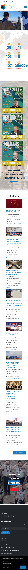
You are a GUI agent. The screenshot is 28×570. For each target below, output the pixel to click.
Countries (9, 50)
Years (9, 68)
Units (19, 59)
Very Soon (14, 489)
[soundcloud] (9, 2)
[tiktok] (11, 2)
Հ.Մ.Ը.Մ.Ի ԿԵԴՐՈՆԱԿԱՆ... (6, 553)
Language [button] (24, 1)
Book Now (13, 182)
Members (19, 68)
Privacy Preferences (6, 567)
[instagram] (5, 2)
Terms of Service (4, 538)
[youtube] (7, 2)
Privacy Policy (3, 540)
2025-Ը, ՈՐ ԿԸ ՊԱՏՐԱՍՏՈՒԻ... (8, 547)
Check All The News (18, 452)
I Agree (23, 567)
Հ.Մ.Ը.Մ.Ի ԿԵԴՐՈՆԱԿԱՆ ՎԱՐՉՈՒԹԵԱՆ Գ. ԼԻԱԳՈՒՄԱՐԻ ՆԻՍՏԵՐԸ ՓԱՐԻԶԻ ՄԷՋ (14, 272)
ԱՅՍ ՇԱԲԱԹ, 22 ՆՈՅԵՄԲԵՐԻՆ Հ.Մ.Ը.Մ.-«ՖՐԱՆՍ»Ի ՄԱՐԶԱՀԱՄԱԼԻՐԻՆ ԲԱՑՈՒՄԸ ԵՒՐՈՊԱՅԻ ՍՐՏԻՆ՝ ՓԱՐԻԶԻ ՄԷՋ (14, 304)
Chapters (9, 59)
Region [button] (18, 1)
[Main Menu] (25, 7)
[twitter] (13, 2)
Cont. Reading (9, 257)
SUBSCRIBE (5, 532)
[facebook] (3, 2)
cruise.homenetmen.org (14, 178)
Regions (19, 50)
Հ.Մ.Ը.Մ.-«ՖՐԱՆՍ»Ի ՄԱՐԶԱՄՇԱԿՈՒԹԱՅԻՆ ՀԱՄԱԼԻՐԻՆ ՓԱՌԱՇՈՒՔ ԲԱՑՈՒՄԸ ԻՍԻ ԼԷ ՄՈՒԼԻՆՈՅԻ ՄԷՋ (14, 241)
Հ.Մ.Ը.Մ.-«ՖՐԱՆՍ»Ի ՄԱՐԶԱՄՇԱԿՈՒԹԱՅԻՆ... (11, 550)
